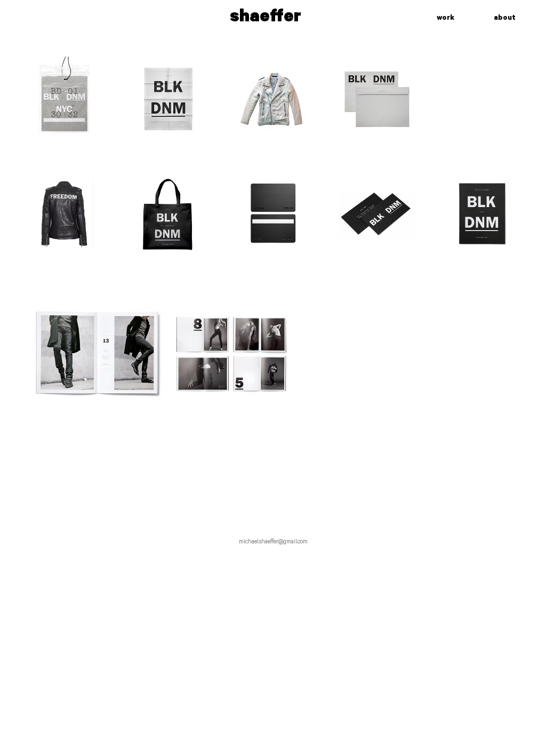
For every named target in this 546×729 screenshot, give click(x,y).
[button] (64, 99)
